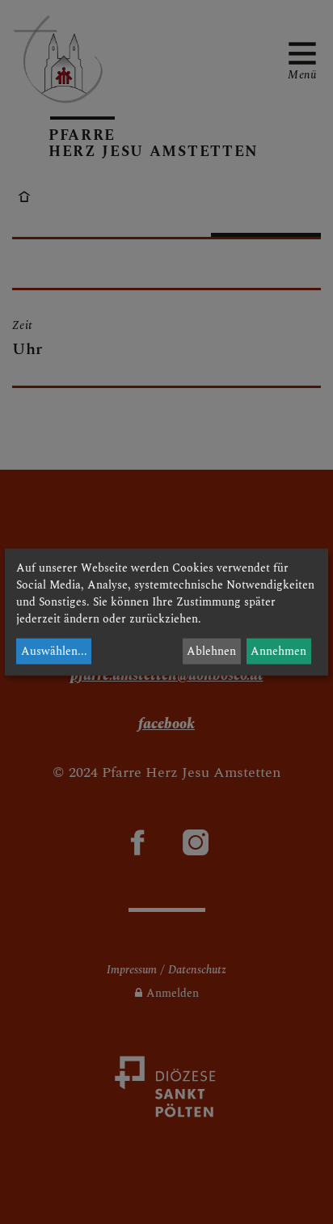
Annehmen (278, 651)
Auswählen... (54, 651)
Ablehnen (211, 651)
